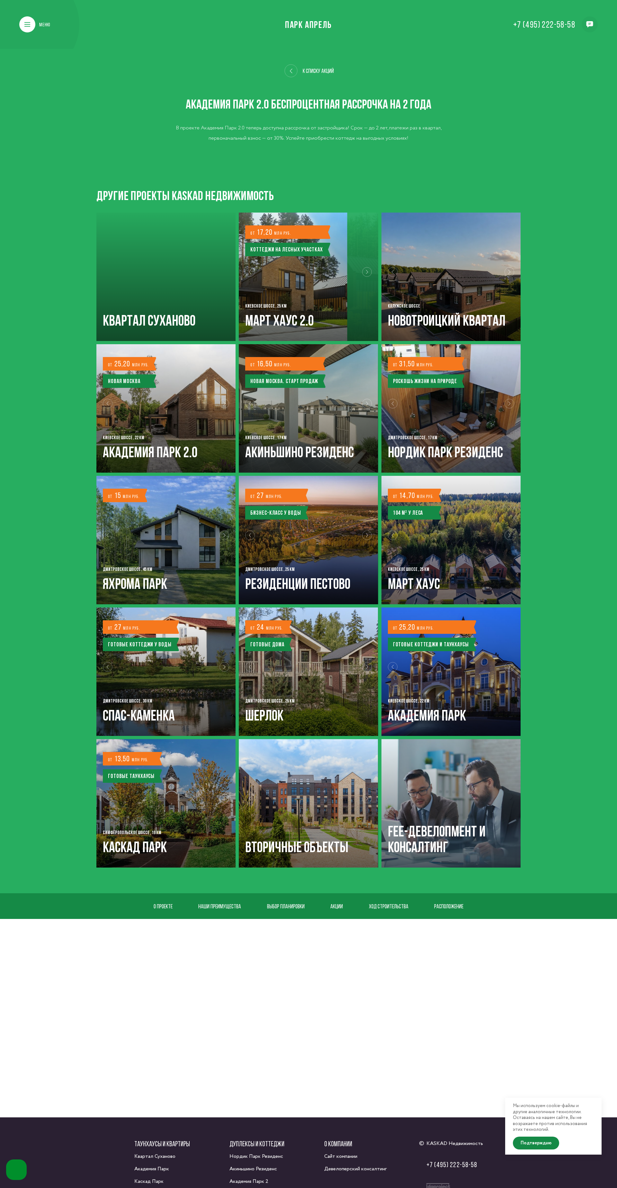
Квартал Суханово (154, 1156)
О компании (338, 1144)
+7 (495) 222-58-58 (544, 24)
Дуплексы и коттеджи (256, 1144)
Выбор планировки (286, 906)
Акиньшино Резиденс (253, 1169)
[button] (250, 277)
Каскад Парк (149, 1181)
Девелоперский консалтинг (355, 1169)
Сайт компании (340, 1156)
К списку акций (318, 71)
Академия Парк (151, 1169)
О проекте (163, 906)
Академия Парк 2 (248, 1181)
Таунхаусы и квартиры (162, 1144)
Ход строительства (388, 906)
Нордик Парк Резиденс (256, 1156)
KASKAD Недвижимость (454, 1143)
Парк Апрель (308, 24)
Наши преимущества (219, 906)
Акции (336, 906)
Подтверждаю (536, 1143)
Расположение (448, 906)
